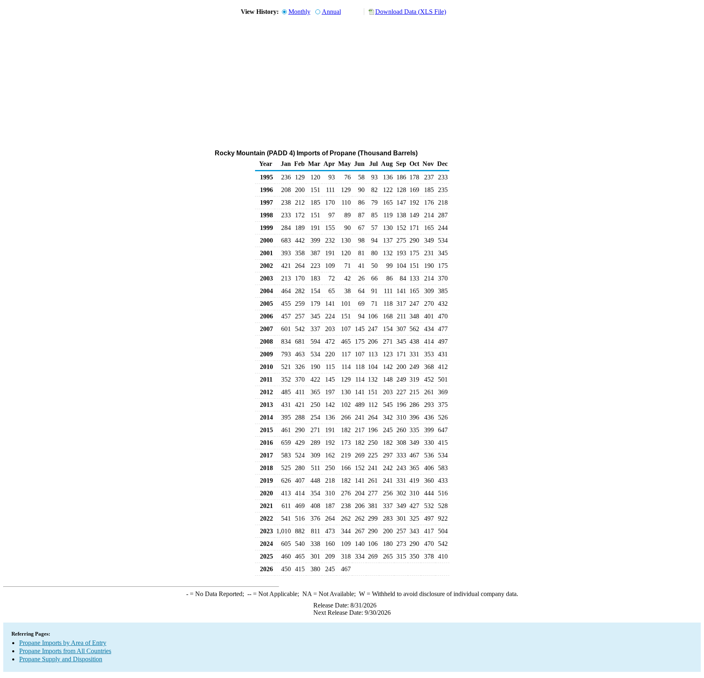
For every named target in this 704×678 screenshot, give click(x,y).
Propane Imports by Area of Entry (62, 642)
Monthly (299, 11)
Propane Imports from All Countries (65, 650)
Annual (331, 11)
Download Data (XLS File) (410, 11)
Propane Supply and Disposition (60, 659)
